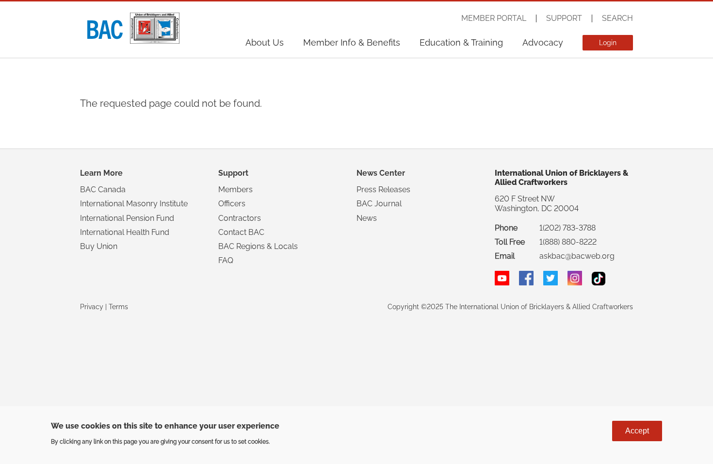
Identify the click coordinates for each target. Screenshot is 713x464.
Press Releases (383, 189)
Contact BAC (241, 232)
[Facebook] (526, 282)
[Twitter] (550, 282)
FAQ (225, 260)
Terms (118, 307)
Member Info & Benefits (351, 42)
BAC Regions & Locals (258, 246)
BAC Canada (103, 189)
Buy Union (98, 246)
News (366, 218)
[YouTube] (502, 282)
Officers (231, 203)
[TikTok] (598, 282)
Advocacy (542, 42)
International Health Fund (124, 232)
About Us (264, 42)
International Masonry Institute (134, 203)
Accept (637, 431)
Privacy (91, 307)
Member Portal (493, 18)
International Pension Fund (127, 218)
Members (235, 189)
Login (607, 43)
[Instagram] (574, 282)
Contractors (239, 218)
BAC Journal (379, 203)
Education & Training (461, 42)
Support (564, 18)
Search (617, 18)
